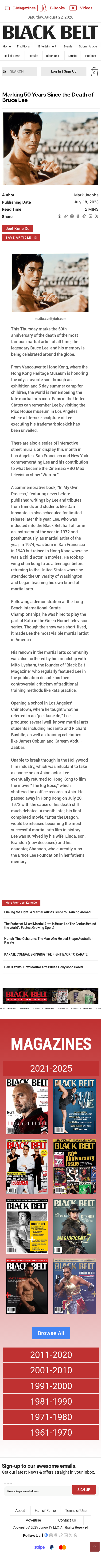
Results (33, 56)
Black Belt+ (53, 56)
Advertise (33, 1520)
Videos (86, 8)
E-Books (57, 8)
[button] (94, 71)
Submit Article (88, 46)
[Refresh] (95, 1547)
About (20, 1510)
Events (68, 46)
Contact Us (67, 1520)
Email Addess (7, 1483)
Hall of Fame (12, 56)
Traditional (23, 46)
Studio (72, 56)
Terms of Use (75, 1510)
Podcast (90, 56)
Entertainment (47, 46)
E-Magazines (24, 8)
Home (7, 46)
